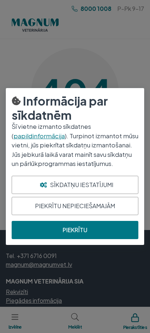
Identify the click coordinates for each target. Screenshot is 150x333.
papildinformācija (39, 136)
